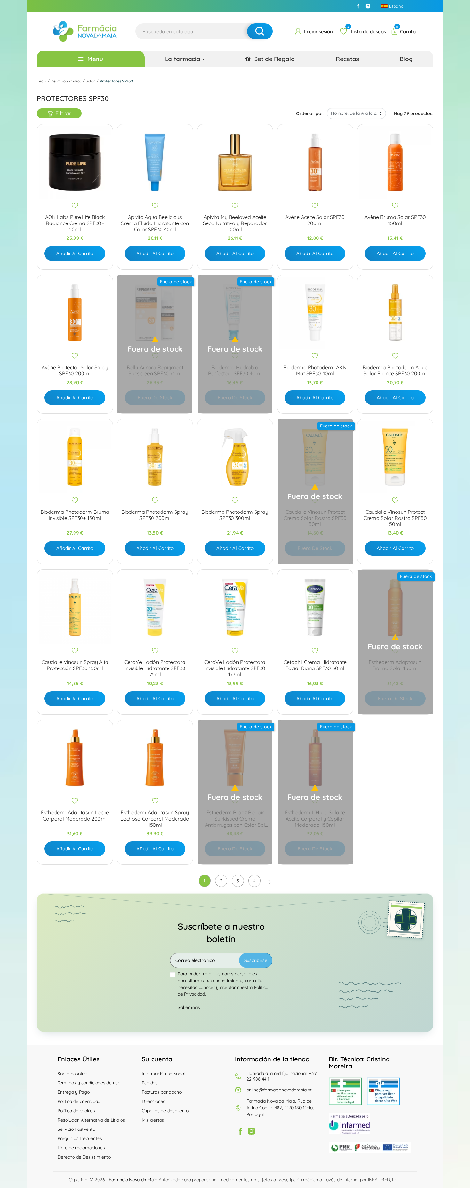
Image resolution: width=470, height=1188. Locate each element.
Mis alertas (153, 1120)
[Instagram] (368, 6)
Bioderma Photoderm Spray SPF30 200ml (154, 515)
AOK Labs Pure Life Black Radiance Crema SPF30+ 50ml (75, 223)
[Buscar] (260, 31)
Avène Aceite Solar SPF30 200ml (315, 220)
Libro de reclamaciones (81, 1148)
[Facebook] (358, 6)
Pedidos (150, 1083)
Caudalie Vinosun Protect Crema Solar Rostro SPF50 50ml (395, 518)
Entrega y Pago (74, 1092)
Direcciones (153, 1101)
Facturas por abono (162, 1092)
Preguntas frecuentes (80, 1138)
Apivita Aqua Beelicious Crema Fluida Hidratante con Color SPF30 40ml (155, 223)
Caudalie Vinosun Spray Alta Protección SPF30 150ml (75, 665)
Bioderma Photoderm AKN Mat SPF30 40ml (315, 370)
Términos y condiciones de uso (89, 1083)
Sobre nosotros (73, 1073)
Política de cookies (76, 1111)
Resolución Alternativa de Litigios (91, 1120)
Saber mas (189, 1007)
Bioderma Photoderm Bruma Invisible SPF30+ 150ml (75, 515)
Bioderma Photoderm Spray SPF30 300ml (234, 515)
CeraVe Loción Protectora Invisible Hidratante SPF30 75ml (154, 668)
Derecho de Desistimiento (84, 1157)
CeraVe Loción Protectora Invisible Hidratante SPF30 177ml (234, 668)
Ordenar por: (310, 113)
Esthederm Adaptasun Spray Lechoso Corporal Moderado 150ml (155, 818)
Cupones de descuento (165, 1111)
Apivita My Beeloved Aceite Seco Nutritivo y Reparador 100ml (235, 223)
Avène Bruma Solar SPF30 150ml (395, 220)
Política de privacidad (79, 1101)
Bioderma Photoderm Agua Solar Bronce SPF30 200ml (395, 370)
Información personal (163, 1073)
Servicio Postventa (76, 1129)
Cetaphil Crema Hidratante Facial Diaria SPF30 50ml (315, 665)
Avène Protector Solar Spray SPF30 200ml (75, 370)
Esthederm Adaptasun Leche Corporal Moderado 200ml (75, 815)
